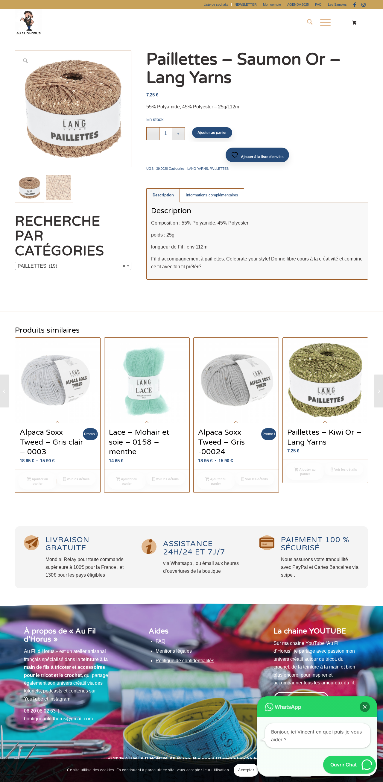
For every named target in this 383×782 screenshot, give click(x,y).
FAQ (318, 4)
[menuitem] (216, 4)
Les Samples (337, 4)
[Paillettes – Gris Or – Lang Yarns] (4, 391)
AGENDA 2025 (298, 4)
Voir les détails (77, 479)
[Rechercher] (310, 22)
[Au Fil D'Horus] (28, 22)
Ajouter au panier (212, 133)
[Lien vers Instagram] (363, 4)
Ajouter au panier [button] (39, 481)
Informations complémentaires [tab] (212, 195)
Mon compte (272, 4)
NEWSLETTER (246, 4)
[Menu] (323, 22)
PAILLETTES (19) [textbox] (71, 266)
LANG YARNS (197, 168)
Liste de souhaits (216, 4)
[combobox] (73, 266)
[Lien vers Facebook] (354, 4)
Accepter (246, 770)
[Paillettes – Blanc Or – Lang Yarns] (378, 391)
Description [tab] (163, 195)
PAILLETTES (219, 168)
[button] (365, 707)
